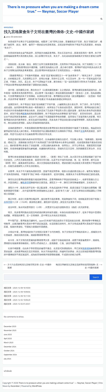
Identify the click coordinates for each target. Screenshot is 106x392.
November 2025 (10, 330)
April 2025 (8, 338)
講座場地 (86, 248)
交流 (82, 131)
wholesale (8, 27)
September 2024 (10, 354)
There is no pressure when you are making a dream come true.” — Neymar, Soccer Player (53, 9)
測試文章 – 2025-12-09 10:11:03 (17, 296)
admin (8, 37)
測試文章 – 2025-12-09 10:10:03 (17, 288)
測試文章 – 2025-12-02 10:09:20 (17, 300)
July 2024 (7, 358)
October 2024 (9, 350)
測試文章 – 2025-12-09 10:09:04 (17, 292)
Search (96, 277)
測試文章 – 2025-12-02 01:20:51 (17, 304)
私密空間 (26, 182)
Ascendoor (15, 385)
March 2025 (8, 342)
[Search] (101, 19)
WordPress (36, 385)
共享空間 (8, 202)
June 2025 (8, 334)
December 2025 (10, 326)
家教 (24, 113)
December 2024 (10, 346)
